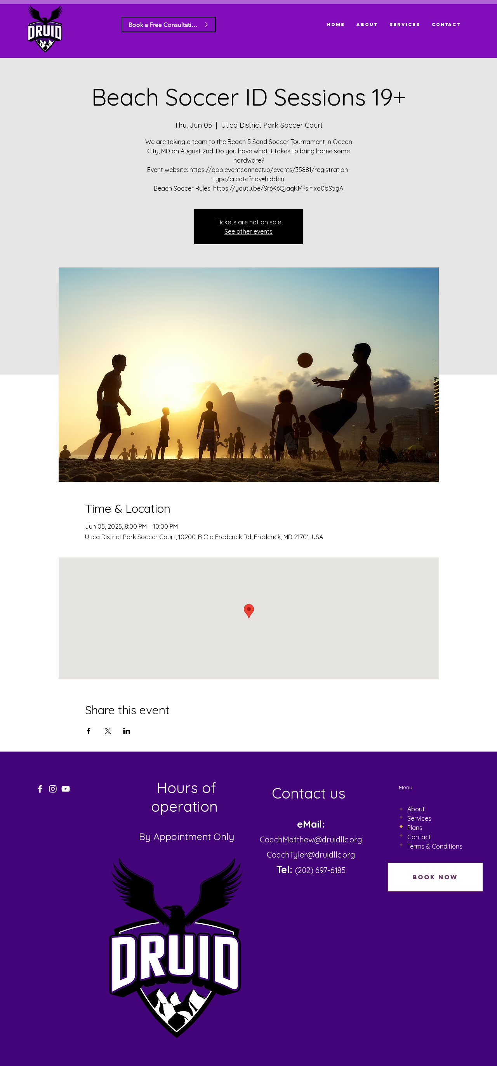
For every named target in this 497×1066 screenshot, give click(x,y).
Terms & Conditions (434, 846)
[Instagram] (53, 789)
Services (419, 818)
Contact (419, 837)
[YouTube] (66, 789)
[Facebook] (40, 789)
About (416, 809)
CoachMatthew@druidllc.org (311, 839)
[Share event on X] (107, 731)
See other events (248, 231)
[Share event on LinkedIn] (126, 731)
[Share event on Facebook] (88, 731)
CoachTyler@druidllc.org (311, 854)
